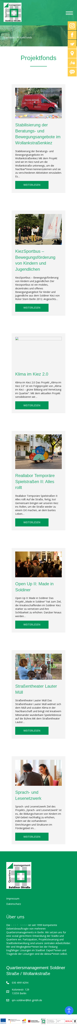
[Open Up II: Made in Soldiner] (38, 564)
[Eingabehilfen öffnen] (69, 1010)
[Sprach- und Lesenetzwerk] (38, 772)
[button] (6, 1021)
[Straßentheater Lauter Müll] (38, 666)
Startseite (9, 37)
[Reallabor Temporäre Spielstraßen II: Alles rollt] (38, 451)
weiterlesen (36, 184)
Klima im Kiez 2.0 (31, 374)
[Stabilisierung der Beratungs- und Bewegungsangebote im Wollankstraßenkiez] (38, 103)
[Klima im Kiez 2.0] (38, 352)
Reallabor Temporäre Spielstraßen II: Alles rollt (35, 481)
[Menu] (69, 13)
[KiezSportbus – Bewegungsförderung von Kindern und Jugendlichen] (38, 229)
